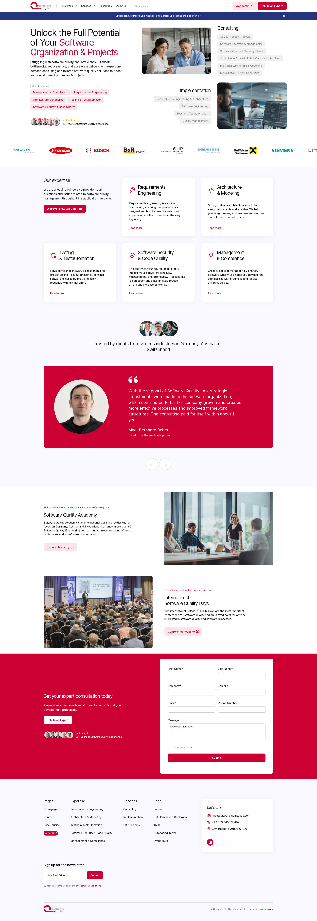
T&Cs (157, 825)
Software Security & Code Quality (91, 833)
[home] (40, 6)
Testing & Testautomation (86, 825)
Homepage (50, 809)
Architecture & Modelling (86, 817)
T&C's (189, 747)
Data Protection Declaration (171, 817)
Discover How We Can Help (64, 208)
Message (173, 720)
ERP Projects (131, 825)
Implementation (133, 817)
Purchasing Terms (165, 833)
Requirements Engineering (86, 809)
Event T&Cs (161, 840)
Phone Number (227, 703)
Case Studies (52, 825)
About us (121, 5)
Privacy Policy (265, 909)
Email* (172, 703)
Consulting (130, 809)
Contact (48, 817)
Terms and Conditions (90, 886)
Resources (105, 5)
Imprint (158, 809)
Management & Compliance (87, 840)
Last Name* (225, 668)
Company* (174, 686)
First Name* (175, 668)
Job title (223, 686)
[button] (69, 6)
